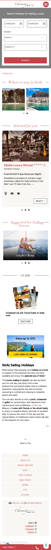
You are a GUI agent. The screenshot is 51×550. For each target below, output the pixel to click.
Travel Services (25, 465)
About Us (25, 461)
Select (39, 201)
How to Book (25, 475)
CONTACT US (17, 503)
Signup (10, 547)
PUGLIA (30, 532)
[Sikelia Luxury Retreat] (25, 146)
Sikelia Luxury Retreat (25, 165)
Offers (25, 485)
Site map (25, 495)
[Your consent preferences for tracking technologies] (46, 545)
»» (33, 184)
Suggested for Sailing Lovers (26, 224)
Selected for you (25, 125)
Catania (35, 405)
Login (4, 547)
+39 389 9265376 (34, 503)
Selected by (25, 480)
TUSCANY (29, 529)
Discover (25, 322)
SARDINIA (30, 526)
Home (25, 456)
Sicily (25, 470)
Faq (25, 490)
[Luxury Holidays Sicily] (27, 4)
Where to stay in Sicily (25, 82)
